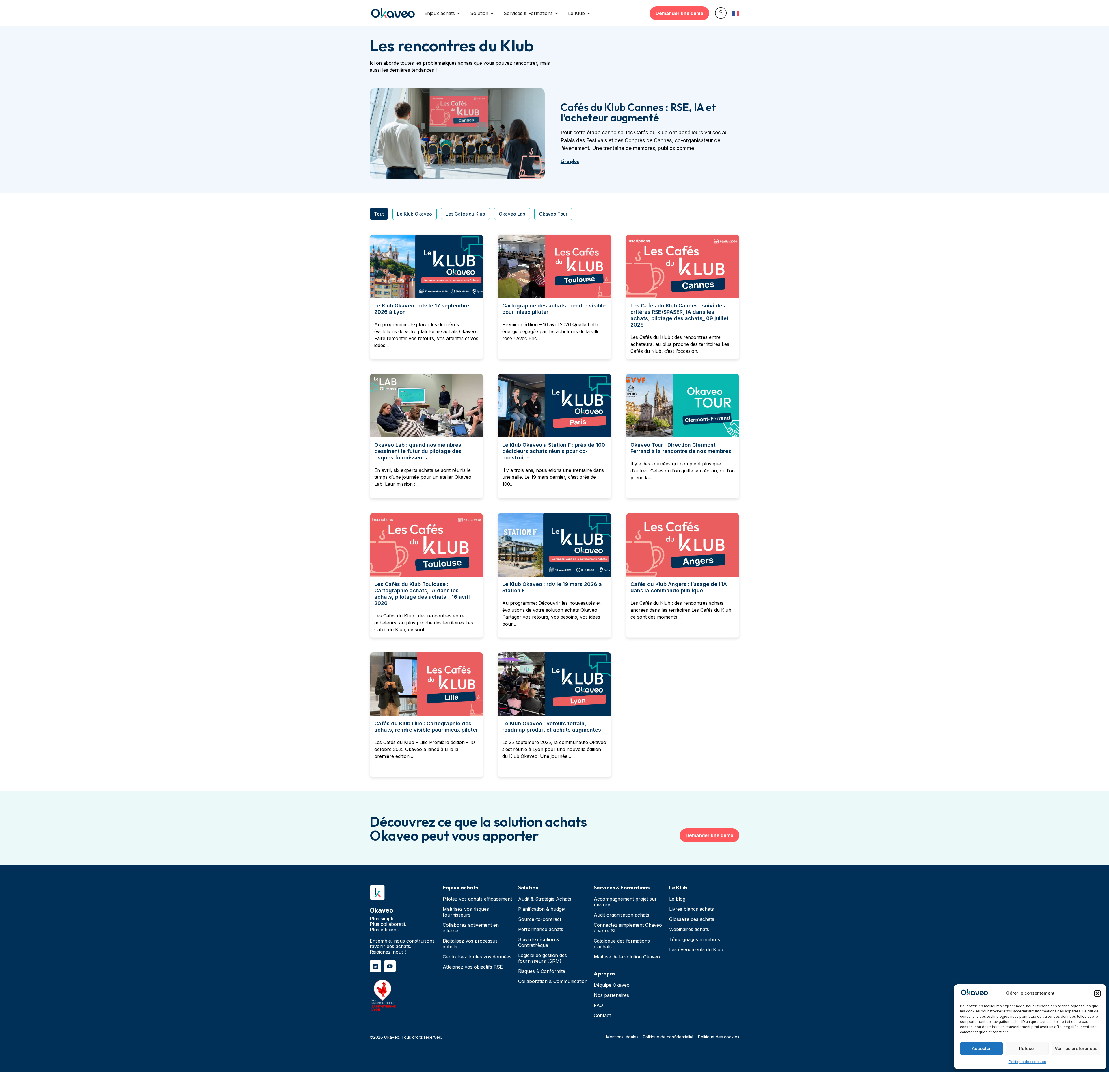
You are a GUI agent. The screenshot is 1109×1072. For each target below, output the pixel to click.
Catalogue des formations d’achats (622, 943)
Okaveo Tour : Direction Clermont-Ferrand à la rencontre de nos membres (680, 448)
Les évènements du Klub (696, 949)
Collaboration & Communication (552, 981)
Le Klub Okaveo (414, 214)
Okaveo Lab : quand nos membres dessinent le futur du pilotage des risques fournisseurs (418, 451)
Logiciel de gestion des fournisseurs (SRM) (542, 958)
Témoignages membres (694, 939)
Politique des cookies (1027, 1062)
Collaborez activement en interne (471, 928)
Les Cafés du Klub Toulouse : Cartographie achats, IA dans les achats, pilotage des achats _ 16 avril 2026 (422, 593)
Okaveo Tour (553, 214)
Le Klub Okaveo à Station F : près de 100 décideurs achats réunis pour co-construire (553, 451)
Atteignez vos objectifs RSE (473, 967)
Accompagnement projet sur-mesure (626, 902)
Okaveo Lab (512, 214)
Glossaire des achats (691, 919)
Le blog (677, 899)
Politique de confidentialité (668, 1036)
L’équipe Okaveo (612, 985)
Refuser (1027, 1048)
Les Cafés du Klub (465, 214)
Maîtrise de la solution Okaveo (627, 957)
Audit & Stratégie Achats (544, 899)
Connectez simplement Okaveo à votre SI (628, 928)
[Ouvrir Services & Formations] (556, 13)
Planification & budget (541, 909)
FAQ (598, 1005)
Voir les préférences (1076, 1048)
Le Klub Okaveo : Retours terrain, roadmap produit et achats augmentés (551, 726)
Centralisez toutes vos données (477, 957)
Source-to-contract (539, 919)
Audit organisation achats (621, 915)
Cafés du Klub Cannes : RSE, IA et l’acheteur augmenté (638, 112)
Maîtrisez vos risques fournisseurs (466, 912)
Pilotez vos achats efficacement (477, 899)
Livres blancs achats (691, 909)
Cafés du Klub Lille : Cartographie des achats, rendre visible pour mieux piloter (426, 726)
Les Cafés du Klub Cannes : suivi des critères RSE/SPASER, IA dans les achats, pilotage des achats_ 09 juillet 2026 (679, 315)
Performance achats (540, 929)
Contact (602, 1015)
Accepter (981, 1048)
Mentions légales (622, 1036)
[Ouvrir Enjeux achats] (458, 13)
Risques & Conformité (541, 971)
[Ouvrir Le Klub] (588, 13)
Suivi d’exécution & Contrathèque (538, 942)
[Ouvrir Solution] (492, 13)
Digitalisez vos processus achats (470, 943)
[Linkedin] (375, 966)
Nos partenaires (611, 995)
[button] (1097, 993)
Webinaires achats (689, 929)
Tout (379, 214)
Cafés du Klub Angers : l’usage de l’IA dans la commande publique (678, 587)
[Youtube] (390, 966)
